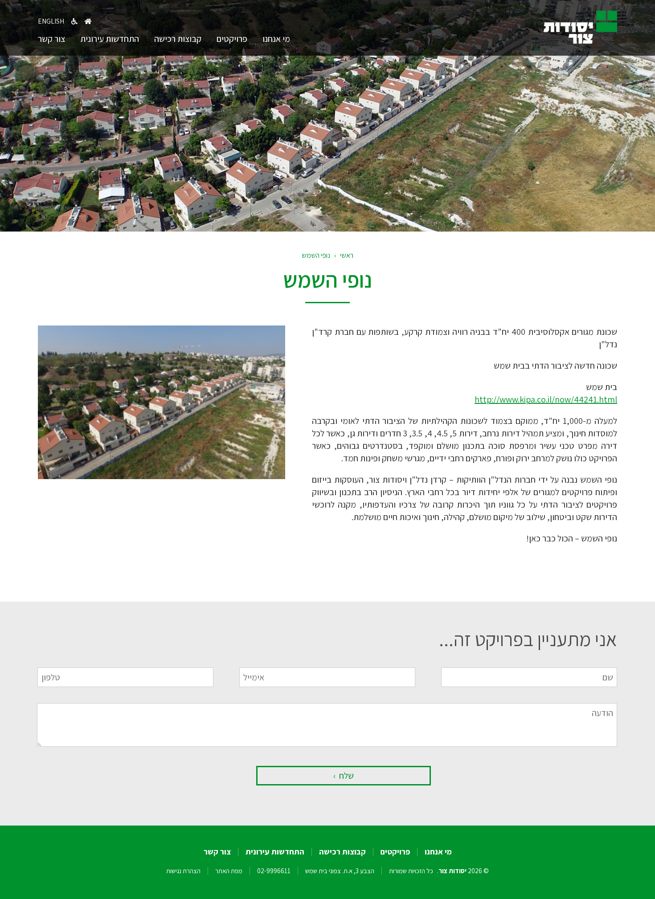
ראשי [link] (346, 255)
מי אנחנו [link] (276, 39)
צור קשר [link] (51, 39)
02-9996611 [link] (274, 870)
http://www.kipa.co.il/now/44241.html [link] (546, 399)
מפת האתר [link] (228, 870)
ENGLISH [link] (51, 21)
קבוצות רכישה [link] (177, 39)
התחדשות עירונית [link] (109, 39)
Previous (24, 398)
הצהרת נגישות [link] (183, 870)
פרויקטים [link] (232, 39)
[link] (580, 40)
